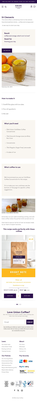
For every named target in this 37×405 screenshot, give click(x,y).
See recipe (7, 50)
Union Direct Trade (7, 346)
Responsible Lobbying (7, 369)
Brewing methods (6, 349)
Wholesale (22, 346)
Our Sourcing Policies (7, 358)
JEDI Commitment (6, 365)
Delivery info (22, 349)
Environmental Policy (7, 361)
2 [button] (18, 305)
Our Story (22, 344)
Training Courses (6, 351)
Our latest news (6, 344)
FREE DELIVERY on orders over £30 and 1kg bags (18, 1)
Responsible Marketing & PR (9, 367)
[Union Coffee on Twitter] (18, 390)
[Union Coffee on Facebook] (14, 390)
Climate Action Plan (7, 363)
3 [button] (20, 305)
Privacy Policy (5, 372)
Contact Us (22, 351)
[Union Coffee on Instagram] (22, 390)
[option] (17, 270)
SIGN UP (30, 322)
